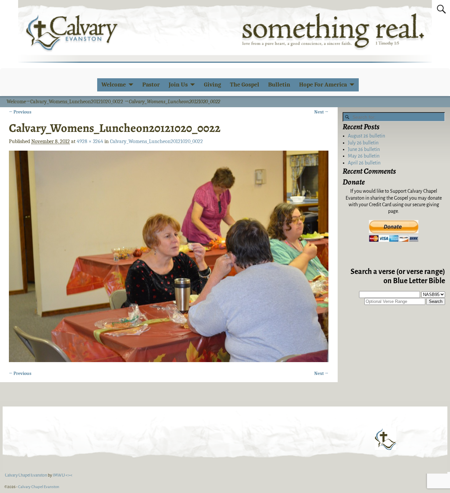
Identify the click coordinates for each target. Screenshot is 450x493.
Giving (212, 84)
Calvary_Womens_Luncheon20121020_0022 (76, 102)
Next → (321, 112)
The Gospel (244, 84)
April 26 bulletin (364, 162)
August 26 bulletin (366, 135)
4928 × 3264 (90, 141)
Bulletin (279, 84)
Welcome (113, 84)
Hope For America (323, 84)
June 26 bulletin (364, 149)
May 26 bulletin (364, 156)
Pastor (151, 84)
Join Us (178, 84)
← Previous (20, 112)
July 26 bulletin (363, 142)
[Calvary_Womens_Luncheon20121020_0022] (168, 256)
